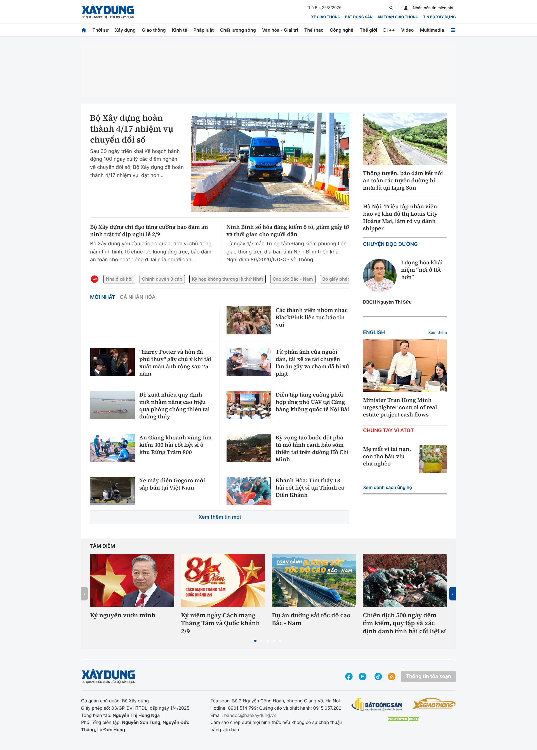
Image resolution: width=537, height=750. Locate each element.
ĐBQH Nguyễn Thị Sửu (387, 302)
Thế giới (368, 30)
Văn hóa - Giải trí (280, 30)
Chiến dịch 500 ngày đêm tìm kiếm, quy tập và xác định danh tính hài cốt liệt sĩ (404, 623)
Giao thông (154, 30)
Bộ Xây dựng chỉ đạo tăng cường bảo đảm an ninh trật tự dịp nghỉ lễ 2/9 (149, 230)
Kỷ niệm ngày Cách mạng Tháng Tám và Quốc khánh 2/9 (220, 623)
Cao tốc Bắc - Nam (293, 279)
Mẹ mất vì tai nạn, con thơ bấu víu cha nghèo (387, 456)
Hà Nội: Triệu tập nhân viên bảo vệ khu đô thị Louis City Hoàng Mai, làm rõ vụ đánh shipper (400, 217)
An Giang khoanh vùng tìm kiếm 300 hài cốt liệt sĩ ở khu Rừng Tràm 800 (175, 445)
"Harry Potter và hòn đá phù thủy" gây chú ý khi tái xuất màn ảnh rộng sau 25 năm (175, 362)
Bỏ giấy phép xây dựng (347, 279)
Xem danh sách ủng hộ (387, 487)
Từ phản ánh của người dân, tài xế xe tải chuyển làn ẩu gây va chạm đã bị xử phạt (312, 362)
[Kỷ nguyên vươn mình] (132, 580)
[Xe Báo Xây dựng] (434, 703)
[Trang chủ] (83, 30)
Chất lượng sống (238, 30)
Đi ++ (389, 30)
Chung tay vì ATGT (388, 431)
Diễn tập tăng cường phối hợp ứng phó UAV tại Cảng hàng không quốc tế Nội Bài (312, 402)
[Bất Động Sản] (377, 704)
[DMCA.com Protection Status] (403, 719)
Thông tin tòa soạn (428, 676)
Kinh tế (179, 30)
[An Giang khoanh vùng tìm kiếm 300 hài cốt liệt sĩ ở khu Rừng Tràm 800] (112, 448)
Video (407, 30)
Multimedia (432, 30)
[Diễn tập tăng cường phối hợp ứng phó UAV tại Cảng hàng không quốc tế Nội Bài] (249, 405)
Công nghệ (341, 30)
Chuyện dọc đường (390, 244)
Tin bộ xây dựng (439, 17)
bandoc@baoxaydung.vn (250, 715)
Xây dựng (125, 30)
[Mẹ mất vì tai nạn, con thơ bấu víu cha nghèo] (433, 459)
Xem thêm (437, 332)
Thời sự (100, 30)
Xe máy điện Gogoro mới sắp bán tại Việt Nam (172, 484)
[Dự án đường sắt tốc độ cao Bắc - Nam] (314, 580)
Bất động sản (359, 17)
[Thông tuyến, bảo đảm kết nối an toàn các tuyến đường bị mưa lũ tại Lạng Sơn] (405, 139)
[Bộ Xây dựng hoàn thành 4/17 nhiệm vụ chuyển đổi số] (270, 162)
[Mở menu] (453, 30)
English (374, 333)
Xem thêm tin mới (220, 517)
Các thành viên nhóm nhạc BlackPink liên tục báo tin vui (312, 317)
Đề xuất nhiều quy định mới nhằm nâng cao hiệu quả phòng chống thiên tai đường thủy (174, 405)
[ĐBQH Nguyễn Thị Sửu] (380, 275)
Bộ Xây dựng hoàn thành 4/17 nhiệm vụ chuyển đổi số (131, 129)
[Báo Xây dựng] (108, 11)
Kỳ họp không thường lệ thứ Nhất (227, 279)
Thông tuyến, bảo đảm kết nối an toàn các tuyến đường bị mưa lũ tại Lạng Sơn (403, 180)
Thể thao (314, 30)
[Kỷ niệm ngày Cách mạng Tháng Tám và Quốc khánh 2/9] (223, 580)
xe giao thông (325, 17)
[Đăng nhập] (406, 8)
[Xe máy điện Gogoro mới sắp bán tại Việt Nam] (112, 491)
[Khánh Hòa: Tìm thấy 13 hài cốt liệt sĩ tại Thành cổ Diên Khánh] (249, 491)
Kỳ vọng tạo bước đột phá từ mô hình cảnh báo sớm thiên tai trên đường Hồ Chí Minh (312, 448)
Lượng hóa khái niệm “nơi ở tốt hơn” (422, 270)
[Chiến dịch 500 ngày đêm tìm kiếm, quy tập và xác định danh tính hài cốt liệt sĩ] (405, 580)
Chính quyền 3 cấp (162, 279)
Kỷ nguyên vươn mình (123, 615)
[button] (255, 641)
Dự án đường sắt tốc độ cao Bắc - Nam (311, 619)
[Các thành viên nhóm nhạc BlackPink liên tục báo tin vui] (249, 320)
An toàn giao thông (397, 17)
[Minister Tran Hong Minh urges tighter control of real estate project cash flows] (405, 365)
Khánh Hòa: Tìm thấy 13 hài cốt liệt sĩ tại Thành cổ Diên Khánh (310, 488)
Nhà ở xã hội (119, 279)
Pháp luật (204, 30)
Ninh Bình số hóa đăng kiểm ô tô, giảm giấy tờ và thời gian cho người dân (288, 230)
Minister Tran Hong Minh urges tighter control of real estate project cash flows (400, 407)
